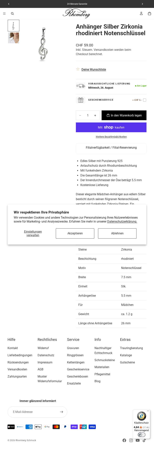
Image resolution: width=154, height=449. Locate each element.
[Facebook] (124, 440)
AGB (40, 369)
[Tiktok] (144, 440)
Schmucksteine (104, 360)
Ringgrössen (75, 355)
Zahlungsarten (17, 376)
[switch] (141, 434)
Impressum (45, 362)
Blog (97, 381)
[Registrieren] (62, 412)
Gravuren (73, 348)
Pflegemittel (102, 374)
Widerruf (43, 348)
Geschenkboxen (77, 376)
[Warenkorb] (149, 13)
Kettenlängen (76, 362)
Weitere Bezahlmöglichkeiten (111, 136)
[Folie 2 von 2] (13, 38)
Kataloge (126, 355)
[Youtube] (137, 440)
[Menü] (4, 13)
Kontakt (13, 348)
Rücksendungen (18, 362)
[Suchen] (12, 13)
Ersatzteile (74, 383)
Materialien (101, 367)
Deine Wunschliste (94, 69)
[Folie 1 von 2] (13, 25)
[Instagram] (131, 440)
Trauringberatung (131, 348)
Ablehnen (117, 233)
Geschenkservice (78, 369)
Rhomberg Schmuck (26, 440)
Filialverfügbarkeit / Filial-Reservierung (111, 147)
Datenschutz (46, 355)
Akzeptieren (75, 233)
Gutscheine (127, 362)
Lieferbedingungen (20, 355)
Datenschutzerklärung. (122, 221)
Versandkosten (17, 369)
